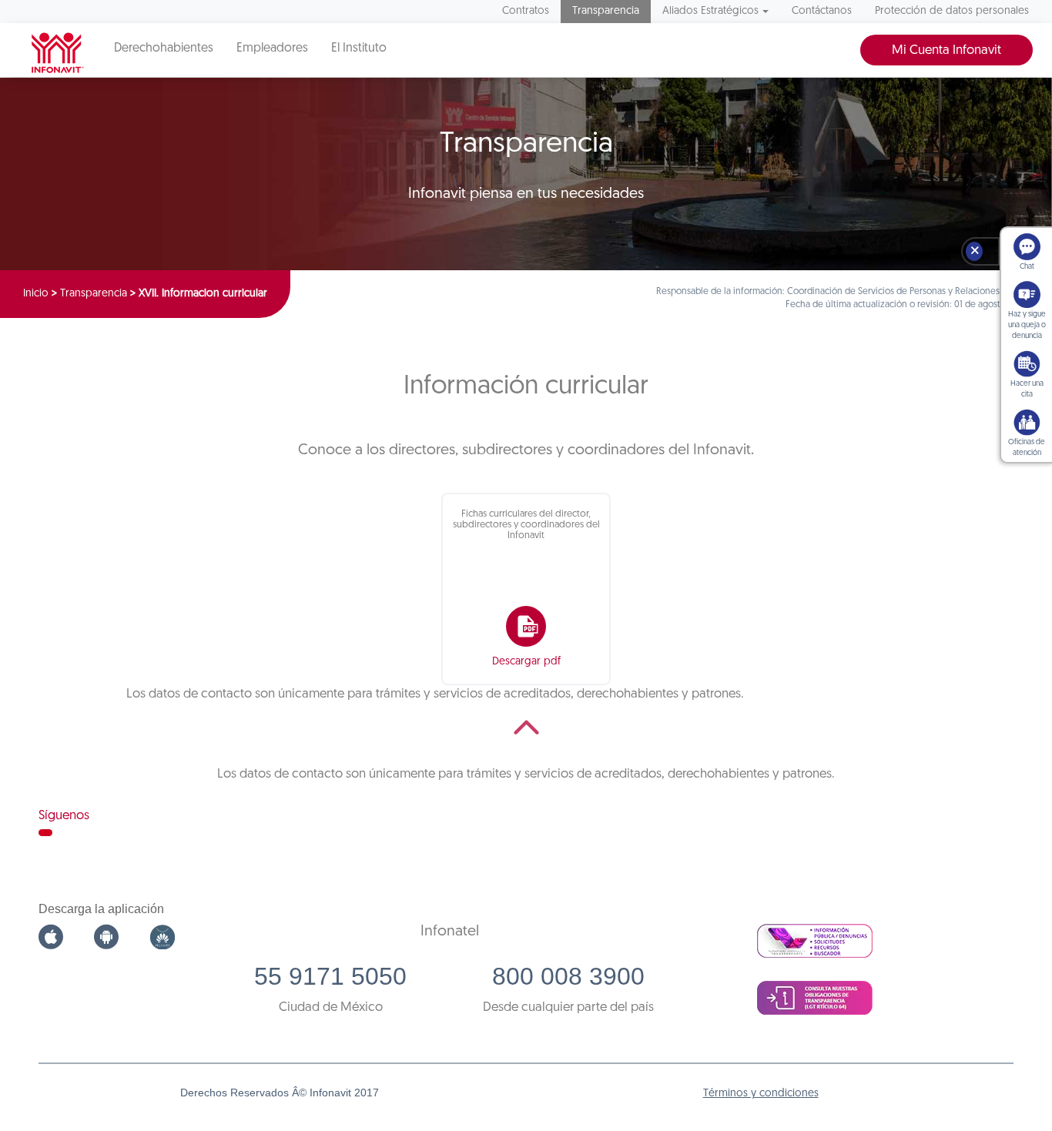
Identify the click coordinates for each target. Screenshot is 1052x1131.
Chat (1027, 266)
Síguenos (64, 815)
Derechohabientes (163, 48)
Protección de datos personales (952, 11)
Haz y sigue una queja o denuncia (1027, 325)
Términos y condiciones (761, 1093)
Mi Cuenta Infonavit (946, 50)
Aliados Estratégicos (710, 11)
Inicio (36, 293)
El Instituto (359, 48)
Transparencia (605, 11)
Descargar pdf (526, 662)
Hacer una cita (1027, 389)
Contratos (525, 11)
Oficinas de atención (1026, 448)
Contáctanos (822, 11)
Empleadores (272, 48)
